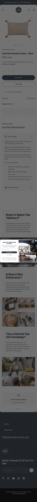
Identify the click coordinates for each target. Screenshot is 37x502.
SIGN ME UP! (9, 252)
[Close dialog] (36, 240)
